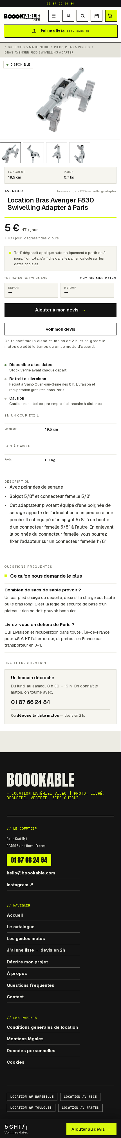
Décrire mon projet (27, 962)
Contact (15, 996)
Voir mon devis (60, 329)
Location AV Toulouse (31, 1107)
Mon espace (68, 16)
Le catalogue (21, 926)
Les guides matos (26, 938)
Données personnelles (31, 1050)
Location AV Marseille (32, 1096)
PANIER (111, 16)
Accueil (15, 915)
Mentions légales (25, 1038)
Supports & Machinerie (28, 47)
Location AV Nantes (80, 1107)
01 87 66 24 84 (60, 3)
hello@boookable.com (31, 873)
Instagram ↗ (20, 884)
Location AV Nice (80, 1096)
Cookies (15, 1062)
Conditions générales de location (42, 1027)
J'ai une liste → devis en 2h (36, 950)
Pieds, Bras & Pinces (72, 47)
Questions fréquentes (30, 985)
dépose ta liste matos (38, 715)
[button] (82, 16)
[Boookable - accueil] (25, 16)
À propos (17, 973)
